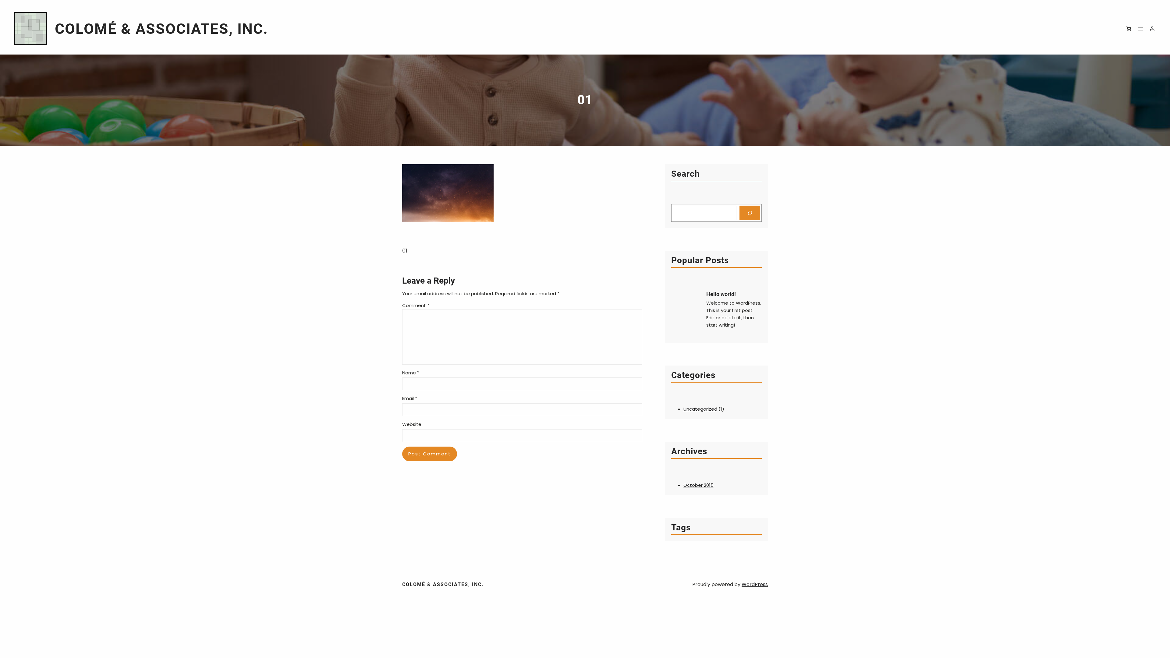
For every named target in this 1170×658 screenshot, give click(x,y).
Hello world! (721, 294)
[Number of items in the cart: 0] (1128, 29)
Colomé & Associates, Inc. (161, 28)
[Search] (749, 213)
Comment (415, 305)
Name (410, 373)
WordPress (755, 584)
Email (409, 398)
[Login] (1152, 29)
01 (404, 250)
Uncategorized (700, 409)
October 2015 (698, 485)
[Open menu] (1140, 29)
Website (411, 424)
